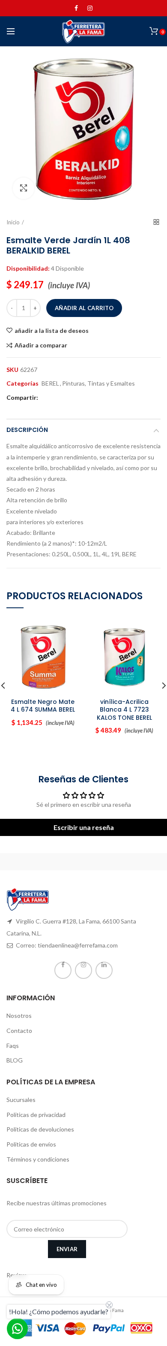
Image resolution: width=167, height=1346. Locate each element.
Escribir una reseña (84, 827)
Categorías (22, 383)
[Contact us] (17, 1328)
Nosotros (19, 1015)
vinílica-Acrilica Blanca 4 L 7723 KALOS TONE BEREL (124, 709)
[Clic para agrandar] (23, 188)
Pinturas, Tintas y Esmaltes (98, 383)
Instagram (90, 8)
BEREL (50, 383)
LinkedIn (104, 970)
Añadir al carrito (84, 308)
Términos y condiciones (37, 1159)
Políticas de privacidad (36, 1114)
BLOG (14, 1060)
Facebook (76, 8)
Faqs (12, 1045)
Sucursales (21, 1099)
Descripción (27, 430)
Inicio (13, 222)
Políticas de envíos (31, 1144)
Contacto (19, 1030)
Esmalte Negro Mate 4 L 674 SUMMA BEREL (43, 705)
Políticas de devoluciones (40, 1129)
